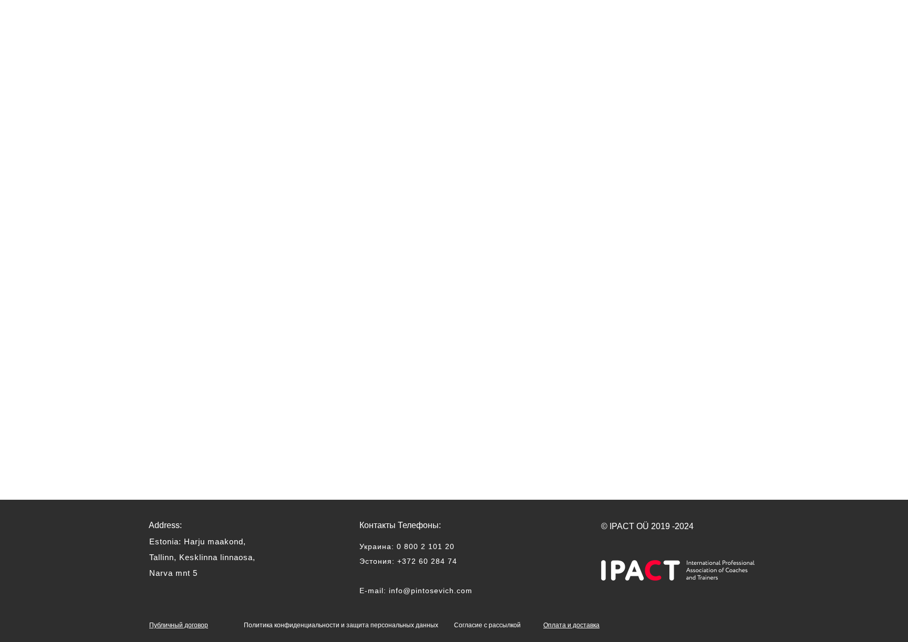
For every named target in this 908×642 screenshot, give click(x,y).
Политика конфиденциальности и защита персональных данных (341, 625)
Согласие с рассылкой (487, 625)
